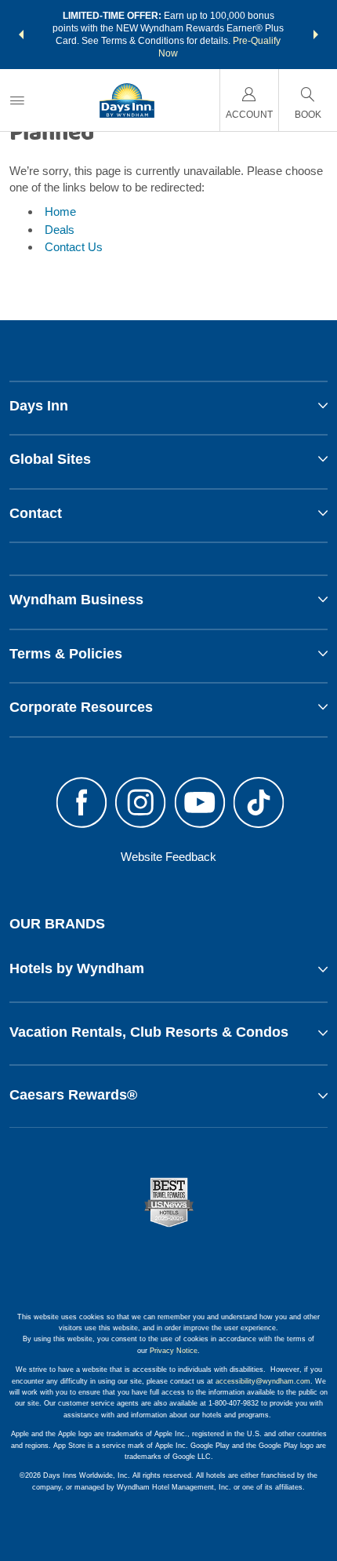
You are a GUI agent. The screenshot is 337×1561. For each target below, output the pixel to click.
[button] (21, 34)
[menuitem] (17, 100)
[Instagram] (140, 804)
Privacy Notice (173, 1351)
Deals (59, 229)
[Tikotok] (259, 804)
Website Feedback (168, 856)
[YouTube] (199, 804)
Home (60, 211)
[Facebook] (81, 804)
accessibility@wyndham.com (263, 1381)
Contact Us (74, 246)
